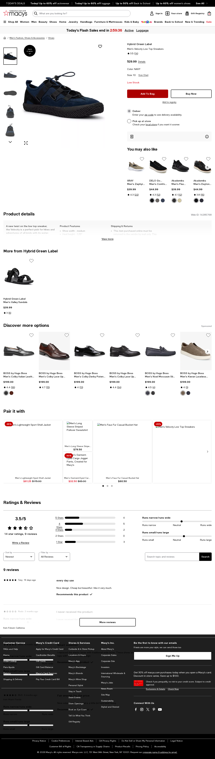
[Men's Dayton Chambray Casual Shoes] (203, 167)
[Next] (207, 167)
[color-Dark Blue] (148, 393)
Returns (7, 673)
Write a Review (20, 542)
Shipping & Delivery (12, 679)
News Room (107, 689)
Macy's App (74, 661)
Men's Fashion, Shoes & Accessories (27, 38)
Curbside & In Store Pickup (81, 649)
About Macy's (107, 649)
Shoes (51, 38)
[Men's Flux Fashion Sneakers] (180, 167)
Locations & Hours (77, 655)
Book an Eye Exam (78, 709)
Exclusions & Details (155, 689)
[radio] (152, 200)
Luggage (142, 30)
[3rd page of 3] (112, 486)
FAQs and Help (10, 649)
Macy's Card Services (46, 673)
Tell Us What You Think (79, 715)
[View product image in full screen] (26, 143)
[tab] (10, 56)
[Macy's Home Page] (15, 13)
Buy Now (191, 93)
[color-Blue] (188, 393)
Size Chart (143, 75)
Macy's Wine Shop (78, 679)
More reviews (107, 622)
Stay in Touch (75, 691)
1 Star (59, 542)
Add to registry (169, 102)
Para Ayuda (8, 667)
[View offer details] (169, 136)
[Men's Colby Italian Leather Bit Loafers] (19, 351)
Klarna (6, 655)
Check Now (173, 689)
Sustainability (107, 701)
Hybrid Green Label (139, 44)
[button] (54, 95)
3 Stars (59, 529)
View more (108, 238)
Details (141, 61)
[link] (136, 187)
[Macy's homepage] (4, 38)
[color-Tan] (180, 200)
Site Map (105, 695)
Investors (105, 667)
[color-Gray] (157, 200)
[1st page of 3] (103, 486)
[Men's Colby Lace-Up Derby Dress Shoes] (54, 351)
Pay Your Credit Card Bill (48, 679)
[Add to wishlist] (100, 46)
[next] (207, 451)
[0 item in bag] (209, 13)
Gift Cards (41, 661)
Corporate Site (108, 661)
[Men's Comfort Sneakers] (158, 167)
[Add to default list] (142, 159)
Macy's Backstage (77, 667)
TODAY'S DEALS (15, 3)
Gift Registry (74, 722)
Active (129, 30)
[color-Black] (152, 200)
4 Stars (59, 523)
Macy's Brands (76, 673)
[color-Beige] (183, 393)
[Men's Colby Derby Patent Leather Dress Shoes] (89, 351)
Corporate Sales (108, 655)
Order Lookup (9, 661)
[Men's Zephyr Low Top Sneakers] (136, 167)
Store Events (74, 697)
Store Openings (76, 703)
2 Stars (59, 536)
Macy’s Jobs (107, 683)
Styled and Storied (110, 707)
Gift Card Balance (44, 667)
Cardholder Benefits (45, 655)
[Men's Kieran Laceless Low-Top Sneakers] (196, 351)
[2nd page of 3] (107, 486)
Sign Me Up (173, 655)
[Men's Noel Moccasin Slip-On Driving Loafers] (160, 351)
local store (151, 124)
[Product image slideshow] (63, 95)
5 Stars (59, 517)
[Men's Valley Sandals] (19, 276)
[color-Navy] (163, 200)
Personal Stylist (76, 685)
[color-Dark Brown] (11, 393)
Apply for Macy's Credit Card (49, 649)
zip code (149, 115)
